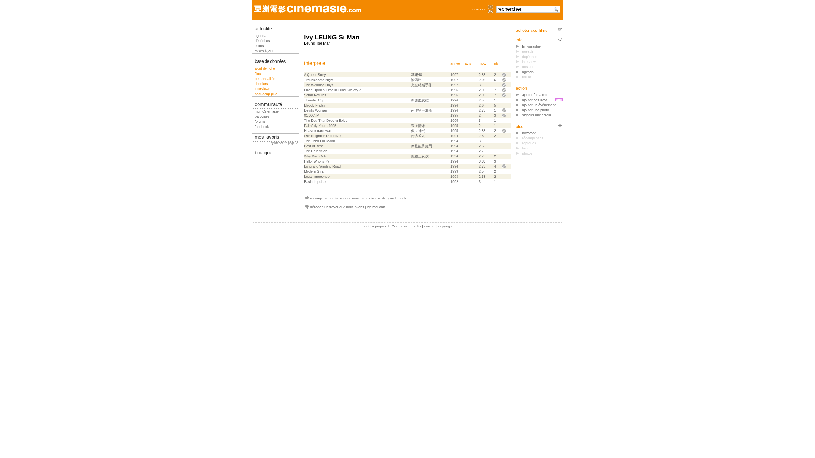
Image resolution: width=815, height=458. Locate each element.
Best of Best (313, 146)
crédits (416, 226)
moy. (482, 63)
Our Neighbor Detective (322, 136)
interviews (262, 89)
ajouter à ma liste (535, 95)
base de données (270, 61)
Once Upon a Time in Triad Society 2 (332, 90)
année (455, 63)
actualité (263, 28)
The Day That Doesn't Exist (325, 120)
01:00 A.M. (312, 115)
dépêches (262, 41)
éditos (259, 46)
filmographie (531, 46)
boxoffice (529, 133)
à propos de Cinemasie (390, 226)
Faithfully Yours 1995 (320, 126)
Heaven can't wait (317, 131)
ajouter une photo (535, 110)
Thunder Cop (314, 100)
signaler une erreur (536, 115)
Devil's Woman (315, 110)
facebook (262, 126)
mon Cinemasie (267, 111)
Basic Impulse (315, 182)
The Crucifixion (315, 151)
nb (496, 63)
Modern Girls (314, 171)
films (258, 73)
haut (366, 226)
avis (468, 63)
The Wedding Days (319, 85)
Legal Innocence (317, 176)
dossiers (261, 84)
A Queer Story (315, 75)
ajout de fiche (265, 68)
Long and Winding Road (322, 166)
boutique (263, 152)
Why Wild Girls (315, 156)
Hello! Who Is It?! (317, 161)
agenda (528, 72)
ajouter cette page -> (285, 143)
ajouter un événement (539, 105)
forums (260, 121)
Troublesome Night (318, 80)
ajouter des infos (535, 100)
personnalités (265, 78)
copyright (445, 226)
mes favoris (267, 137)
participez (262, 116)
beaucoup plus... (267, 94)
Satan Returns (315, 95)
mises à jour (264, 51)
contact (430, 226)
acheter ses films (532, 30)
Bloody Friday (314, 105)
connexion (477, 9)
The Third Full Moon (319, 141)
